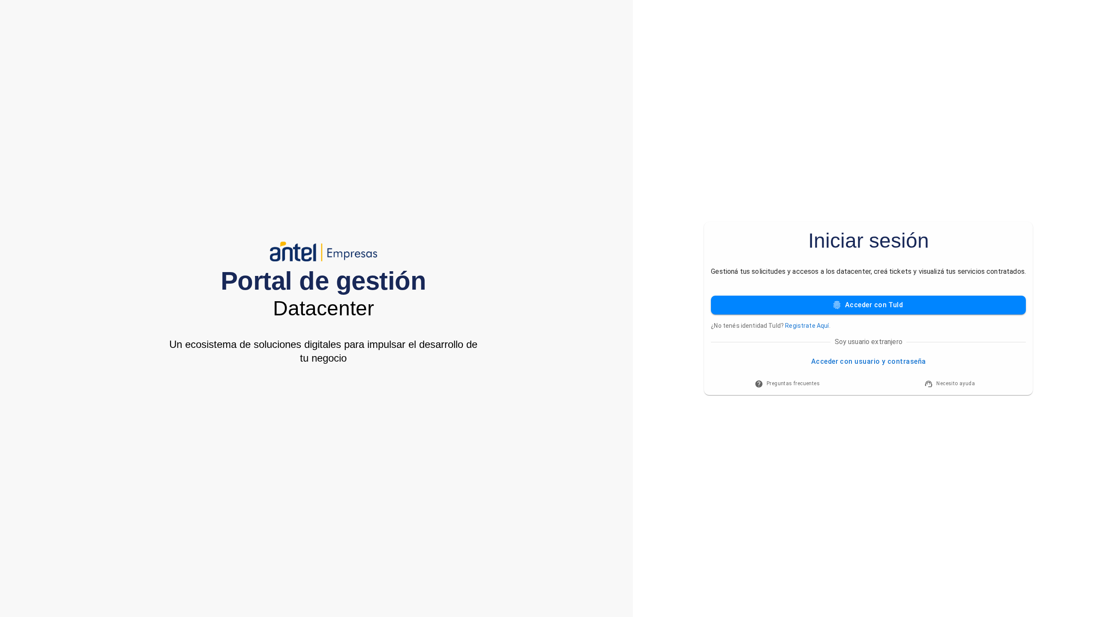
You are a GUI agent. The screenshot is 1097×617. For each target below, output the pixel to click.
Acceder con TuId (874, 305)
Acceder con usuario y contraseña (868, 361)
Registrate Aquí (807, 325)
